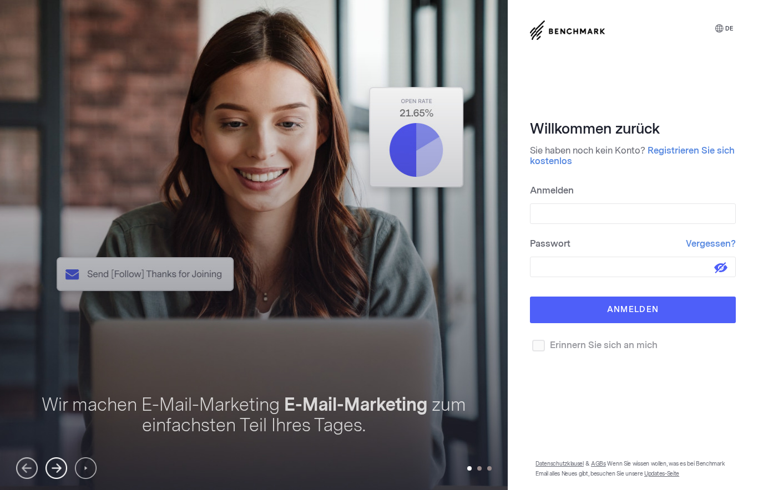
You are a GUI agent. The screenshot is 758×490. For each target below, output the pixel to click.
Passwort (633, 243)
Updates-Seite (661, 474)
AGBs (598, 464)
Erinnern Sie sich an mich (604, 345)
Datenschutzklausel (559, 464)
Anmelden (552, 190)
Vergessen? (711, 243)
